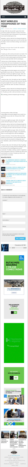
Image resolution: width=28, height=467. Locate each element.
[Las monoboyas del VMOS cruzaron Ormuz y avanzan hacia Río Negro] (23, 434)
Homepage (23, 463)
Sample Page (15, 465)
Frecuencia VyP (16, 455)
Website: (4, 226)
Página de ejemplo (9, 463)
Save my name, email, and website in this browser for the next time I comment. (13, 234)
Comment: (5, 200)
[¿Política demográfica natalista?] (5, 434)
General (15, 28)
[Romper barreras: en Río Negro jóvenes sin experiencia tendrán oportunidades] (14, 434)
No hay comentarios (22, 28)
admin (2, 28)
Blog (10, 458)
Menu (3, 16)
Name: (4, 213)
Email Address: (5, 220)
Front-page (16, 458)
